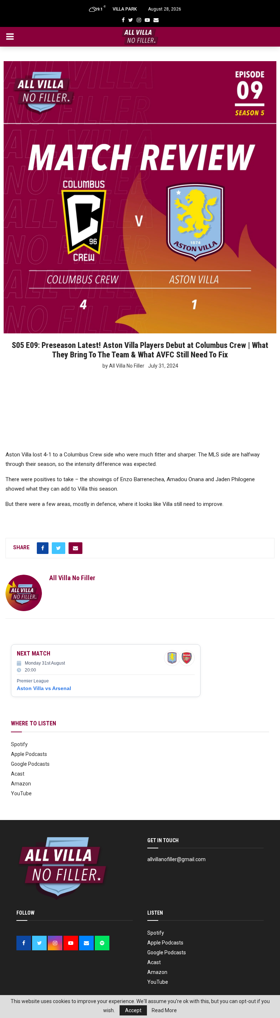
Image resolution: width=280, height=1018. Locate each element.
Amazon (21, 784)
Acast (17, 774)
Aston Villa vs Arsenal (44, 688)
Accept (133, 1010)
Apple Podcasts (29, 754)
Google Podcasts (30, 764)
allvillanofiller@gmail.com (176, 859)
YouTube (21, 793)
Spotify (19, 744)
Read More (164, 1010)
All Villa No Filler (72, 578)
